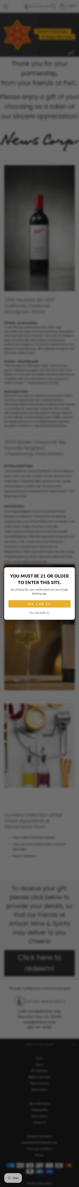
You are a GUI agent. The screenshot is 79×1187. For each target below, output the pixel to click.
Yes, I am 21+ (40, 604)
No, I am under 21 (39, 612)
